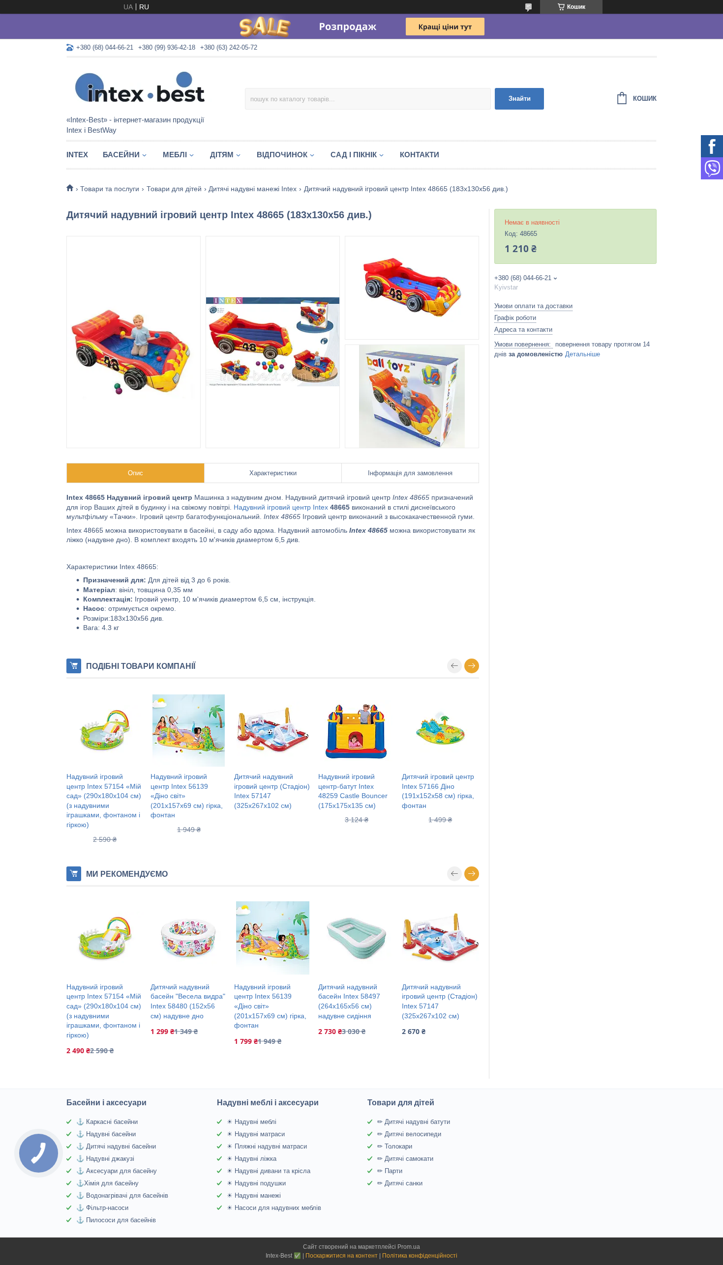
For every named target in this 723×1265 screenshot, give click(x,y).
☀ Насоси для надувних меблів (274, 1207)
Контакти (419, 154)
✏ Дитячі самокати (405, 1158)
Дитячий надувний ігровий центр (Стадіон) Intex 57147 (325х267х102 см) (272, 791)
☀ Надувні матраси (256, 1134)
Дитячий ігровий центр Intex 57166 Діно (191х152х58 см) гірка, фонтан (438, 791)
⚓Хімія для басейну (107, 1183)
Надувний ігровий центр (272, 507)
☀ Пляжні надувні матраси (267, 1146)
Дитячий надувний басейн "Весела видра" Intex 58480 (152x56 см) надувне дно (188, 1001)
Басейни (121, 154)
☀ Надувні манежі (254, 1195)
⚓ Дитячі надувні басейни (116, 1146)
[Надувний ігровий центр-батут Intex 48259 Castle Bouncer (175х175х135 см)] (356, 730)
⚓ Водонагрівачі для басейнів (122, 1195)
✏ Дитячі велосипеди (409, 1134)
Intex (77, 154)
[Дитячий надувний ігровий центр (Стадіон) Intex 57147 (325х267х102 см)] (272, 730)
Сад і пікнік (354, 154)
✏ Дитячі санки (399, 1183)
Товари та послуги (109, 189)
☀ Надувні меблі (251, 1121)
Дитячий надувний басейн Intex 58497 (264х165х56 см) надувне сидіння (349, 1001)
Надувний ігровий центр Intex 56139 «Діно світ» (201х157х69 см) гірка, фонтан (187, 796)
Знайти (520, 98)
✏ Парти (389, 1171)
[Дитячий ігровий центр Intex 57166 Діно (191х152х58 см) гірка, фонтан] (440, 730)
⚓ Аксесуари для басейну (116, 1171)
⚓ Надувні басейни (106, 1134)
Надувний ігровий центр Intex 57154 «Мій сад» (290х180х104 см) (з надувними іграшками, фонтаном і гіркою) (103, 801)
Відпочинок (282, 154)
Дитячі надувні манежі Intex (253, 189)
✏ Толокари (394, 1146)
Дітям (222, 154)
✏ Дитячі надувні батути (413, 1121)
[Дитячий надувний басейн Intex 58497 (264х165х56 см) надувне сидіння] (356, 938)
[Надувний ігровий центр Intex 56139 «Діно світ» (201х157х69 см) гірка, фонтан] (189, 730)
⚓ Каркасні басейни (107, 1121)
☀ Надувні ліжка (251, 1158)
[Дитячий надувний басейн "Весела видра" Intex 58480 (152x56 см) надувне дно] (189, 938)
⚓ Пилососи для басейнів (116, 1220)
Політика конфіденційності (419, 1255)
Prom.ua (408, 1246)
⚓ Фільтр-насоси (102, 1207)
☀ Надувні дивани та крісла (268, 1171)
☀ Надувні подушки (256, 1183)
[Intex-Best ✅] (152, 87)
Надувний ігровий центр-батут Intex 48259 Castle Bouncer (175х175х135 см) (353, 791)
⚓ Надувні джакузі (105, 1158)
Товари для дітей (174, 189)
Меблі (175, 154)
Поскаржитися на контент (341, 1255)
